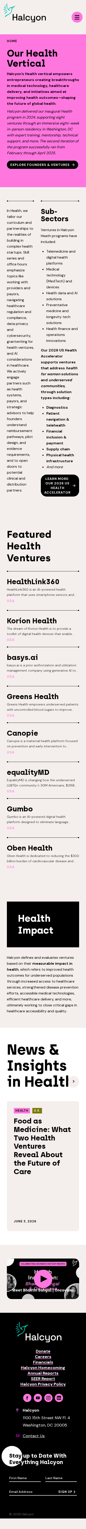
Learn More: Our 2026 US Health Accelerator (57, 485)
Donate (43, 1351)
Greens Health (33, 696)
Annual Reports (43, 1373)
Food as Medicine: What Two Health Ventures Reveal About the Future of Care (42, 1146)
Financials (43, 1362)
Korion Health (32, 620)
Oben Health (30, 848)
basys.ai (22, 657)
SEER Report (43, 1378)
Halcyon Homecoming (43, 1367)
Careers (43, 1356)
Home (12, 41)
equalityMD (28, 772)
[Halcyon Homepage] (24, 21)
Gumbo (20, 809)
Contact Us (34, 1436)
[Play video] (43, 1279)
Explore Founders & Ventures (40, 165)
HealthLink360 (33, 581)
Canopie (22, 733)
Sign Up (65, 1492)
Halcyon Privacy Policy (43, 1384)
